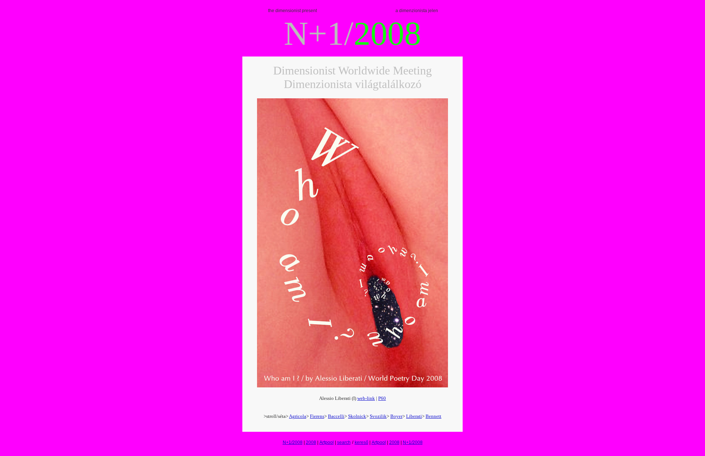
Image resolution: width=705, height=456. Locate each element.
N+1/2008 (293, 442)
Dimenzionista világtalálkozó (353, 84)
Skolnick (357, 416)
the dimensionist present (292, 10)
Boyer (396, 416)
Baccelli (336, 416)
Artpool (326, 442)
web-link (366, 398)
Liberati (414, 416)
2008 (311, 442)
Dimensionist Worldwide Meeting (352, 70)
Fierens (317, 416)
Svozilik (378, 416)
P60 (382, 398)
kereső (361, 442)
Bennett (433, 416)
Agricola (297, 416)
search (344, 442)
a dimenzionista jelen (416, 10)
